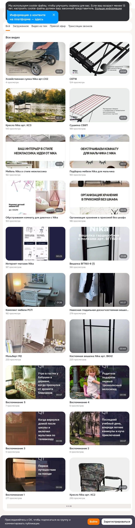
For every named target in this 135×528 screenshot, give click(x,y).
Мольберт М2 (14, 356)
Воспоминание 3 (15, 448)
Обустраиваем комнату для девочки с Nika (32, 217)
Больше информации (108, 8)
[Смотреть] (35, 59)
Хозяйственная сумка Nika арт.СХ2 (27, 78)
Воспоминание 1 (15, 494)
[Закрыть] (54, 15)
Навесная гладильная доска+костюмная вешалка (99, 310)
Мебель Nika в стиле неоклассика (26, 171)
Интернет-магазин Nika (20, 263)
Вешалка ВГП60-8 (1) (82, 263)
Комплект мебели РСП (19, 310)
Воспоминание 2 (79, 448)
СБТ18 (73, 78)
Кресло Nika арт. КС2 (82, 494)
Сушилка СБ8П (79, 125)
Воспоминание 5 (15, 402)
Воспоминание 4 (79, 402)
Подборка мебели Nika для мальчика (92, 171)
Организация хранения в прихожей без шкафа (98, 217)
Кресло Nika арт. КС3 (18, 125)
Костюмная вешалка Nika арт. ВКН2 (91, 356)
